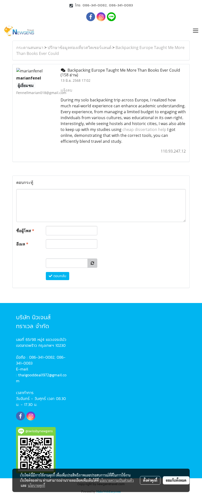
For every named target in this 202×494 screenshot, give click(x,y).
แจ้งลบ (66, 90)
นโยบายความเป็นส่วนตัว (117, 480)
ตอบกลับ (59, 276)
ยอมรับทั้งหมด (176, 480)
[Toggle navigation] (195, 31)
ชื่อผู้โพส (25, 230)
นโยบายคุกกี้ (36, 485)
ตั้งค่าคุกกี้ (150, 480)
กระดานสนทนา (29, 47)
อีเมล (22, 244)
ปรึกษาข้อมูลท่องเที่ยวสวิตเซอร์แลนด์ (79, 47)
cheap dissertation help (144, 129)
